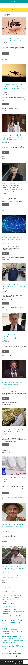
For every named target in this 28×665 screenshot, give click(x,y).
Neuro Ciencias (6, 210)
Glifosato (14, 614)
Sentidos (16, 58)
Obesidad (14, 629)
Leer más (5, 53)
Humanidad (5, 156)
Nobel (9, 404)
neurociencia (13, 625)
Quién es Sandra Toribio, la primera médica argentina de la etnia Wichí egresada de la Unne (13, 137)
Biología (5, 448)
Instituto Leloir (5, 617)
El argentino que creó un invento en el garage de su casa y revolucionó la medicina (14, 336)
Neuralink (4, 625)
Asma (4, 597)
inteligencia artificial (14, 617)
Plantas (5, 541)
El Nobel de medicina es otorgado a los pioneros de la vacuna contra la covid (12, 383)
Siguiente (7, 587)
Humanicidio (5, 616)
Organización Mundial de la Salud (16, 499)
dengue (5, 59)
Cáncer (4, 309)
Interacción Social (6, 620)
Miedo (15, 622)
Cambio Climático (7, 599)
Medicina (5, 58)
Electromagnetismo (9, 611)
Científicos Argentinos (12, 307)
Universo (4, 648)
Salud (12, 58)
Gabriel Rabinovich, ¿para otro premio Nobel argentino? (12, 430)
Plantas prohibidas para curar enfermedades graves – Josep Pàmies (13, 526)
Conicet (8, 309)
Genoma (6, 614)
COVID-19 (5, 404)
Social (21, 646)
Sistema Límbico (7, 644)
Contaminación (9, 604)
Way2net (21, 651)
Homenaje (5, 355)
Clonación (15, 599)
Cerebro (5, 209)
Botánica (21, 597)
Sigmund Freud (7, 640)
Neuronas (14, 626)
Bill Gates (16, 597)
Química (23, 307)
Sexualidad (16, 639)
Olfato (9, 58)
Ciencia (4, 307)
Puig (22, 636)
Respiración (6, 639)
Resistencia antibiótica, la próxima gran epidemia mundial (14, 478)
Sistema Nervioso (10, 646)
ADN (5, 595)
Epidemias (5, 499)
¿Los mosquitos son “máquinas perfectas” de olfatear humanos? (13, 39)
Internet (16, 620)
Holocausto (21, 614)
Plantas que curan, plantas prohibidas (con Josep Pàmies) (13, 568)
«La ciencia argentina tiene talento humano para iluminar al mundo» (13, 286)
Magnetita (5, 623)
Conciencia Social (7, 497)
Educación (5, 158)
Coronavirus (6, 402)
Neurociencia (22, 209)
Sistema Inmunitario (19, 640)
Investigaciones (11, 209)
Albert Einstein (15, 595)
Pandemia (9, 636)
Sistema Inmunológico (8, 642)
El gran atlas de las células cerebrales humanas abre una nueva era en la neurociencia (12, 238)
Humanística (15, 616)
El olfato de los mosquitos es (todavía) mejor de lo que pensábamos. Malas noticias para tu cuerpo (14, 88)
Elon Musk (20, 611)
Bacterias (9, 597)
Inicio (3, 43)
